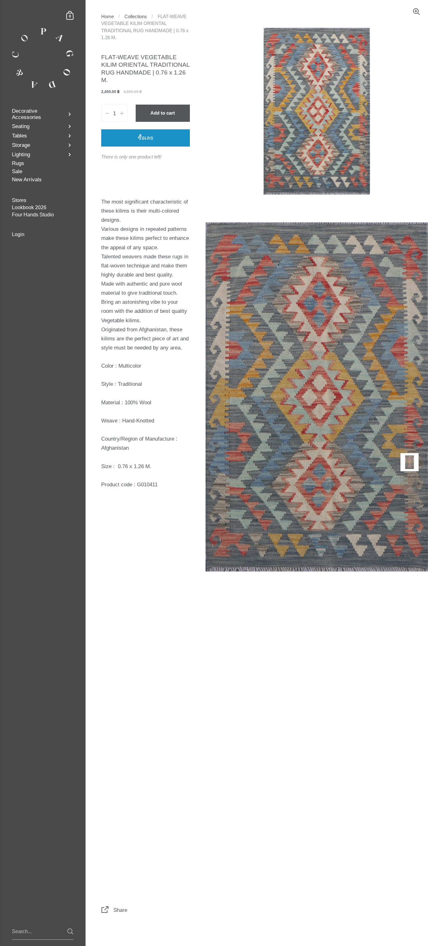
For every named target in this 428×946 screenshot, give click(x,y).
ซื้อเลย (145, 138)
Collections (135, 16)
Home (107, 16)
